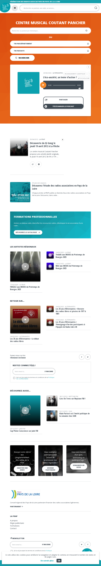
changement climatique (75, 74)
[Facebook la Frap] (81, 357)
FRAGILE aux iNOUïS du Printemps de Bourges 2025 (25, 288)
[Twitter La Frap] (81, 544)
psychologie (84, 78)
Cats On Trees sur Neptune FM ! (72, 398)
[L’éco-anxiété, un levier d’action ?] (28, 93)
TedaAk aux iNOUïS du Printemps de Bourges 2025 (70, 255)
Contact (13, 528)
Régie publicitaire (17, 523)
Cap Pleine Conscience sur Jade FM (24, 431)
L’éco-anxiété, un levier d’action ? (60, 77)
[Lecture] (43, 85)
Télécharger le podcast (63, 106)
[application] (63, 85)
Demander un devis (78, 466)
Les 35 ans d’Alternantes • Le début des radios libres (24, 340)
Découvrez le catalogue (26, 232)
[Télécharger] (39, 164)
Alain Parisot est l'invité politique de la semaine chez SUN (74, 414)
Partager (63, 100)
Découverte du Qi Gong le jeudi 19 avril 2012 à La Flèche (44, 144)
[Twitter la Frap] (88, 357)
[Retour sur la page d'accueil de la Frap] (4, 7)
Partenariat (16, 506)
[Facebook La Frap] (88, 544)
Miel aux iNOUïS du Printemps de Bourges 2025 (69, 267)
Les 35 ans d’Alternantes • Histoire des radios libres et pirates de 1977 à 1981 (71, 311)
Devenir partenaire (50, 469)
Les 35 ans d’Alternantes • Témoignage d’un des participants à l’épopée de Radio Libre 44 (70, 324)
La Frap (42, 139)
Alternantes (58, 73)
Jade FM (22, 429)
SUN (70, 411)
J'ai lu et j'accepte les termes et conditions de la (35, 378)
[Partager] (32, 164)
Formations (14, 526)
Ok (59, 560)
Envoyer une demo (22, 469)
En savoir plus (47, 560)
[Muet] (79, 88)
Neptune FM (73, 396)
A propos (14, 520)
